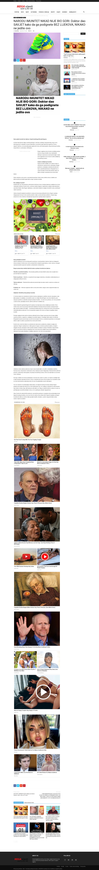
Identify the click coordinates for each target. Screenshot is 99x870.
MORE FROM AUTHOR (29, 802)
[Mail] (76, 860)
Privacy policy (38, 0)
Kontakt (19, 0)
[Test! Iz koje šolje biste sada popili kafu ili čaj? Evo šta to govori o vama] (21, 810)
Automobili (34, 12)
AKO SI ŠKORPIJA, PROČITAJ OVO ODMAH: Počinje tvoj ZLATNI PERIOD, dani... (77, 87)
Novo (22, 12)
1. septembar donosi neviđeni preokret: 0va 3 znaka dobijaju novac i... (78, 80)
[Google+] (68, 860)
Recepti (53, 12)
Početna (15, 0)
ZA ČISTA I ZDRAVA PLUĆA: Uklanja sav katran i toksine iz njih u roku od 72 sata (24, 794)
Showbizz (64, 12)
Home (15, 15)
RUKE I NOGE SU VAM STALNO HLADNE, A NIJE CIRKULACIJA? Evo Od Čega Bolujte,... (74, 158)
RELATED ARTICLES (18, 802)
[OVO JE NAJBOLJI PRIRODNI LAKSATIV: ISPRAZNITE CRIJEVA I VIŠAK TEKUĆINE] (37, 810)
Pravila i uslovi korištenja (30, 0)
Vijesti (27, 12)
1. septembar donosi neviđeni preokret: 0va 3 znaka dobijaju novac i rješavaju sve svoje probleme (21, 835)
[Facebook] (65, 860)
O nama (23, 0)
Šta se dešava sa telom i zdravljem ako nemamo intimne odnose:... (78, 73)
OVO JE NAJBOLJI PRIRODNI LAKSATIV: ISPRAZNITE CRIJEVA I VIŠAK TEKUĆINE (36, 818)
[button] (83, 12)
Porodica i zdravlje (44, 12)
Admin (71, 171)
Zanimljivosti (72, 12)
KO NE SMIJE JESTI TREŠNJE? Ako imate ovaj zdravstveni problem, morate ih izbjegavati (74, 126)
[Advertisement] (37, 127)
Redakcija (17, 30)
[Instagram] (72, 860)
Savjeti (58, 12)
